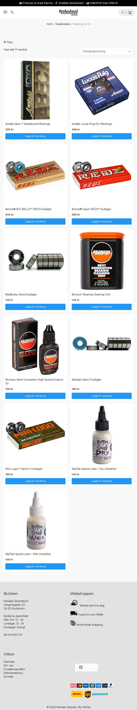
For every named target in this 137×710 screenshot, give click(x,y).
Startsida (9, 661)
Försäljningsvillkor (14, 669)
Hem (50, 24)
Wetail (86, 707)
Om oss (8, 665)
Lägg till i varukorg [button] (35, 136)
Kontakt (9, 676)
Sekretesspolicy (13, 673)
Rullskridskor (63, 24)
